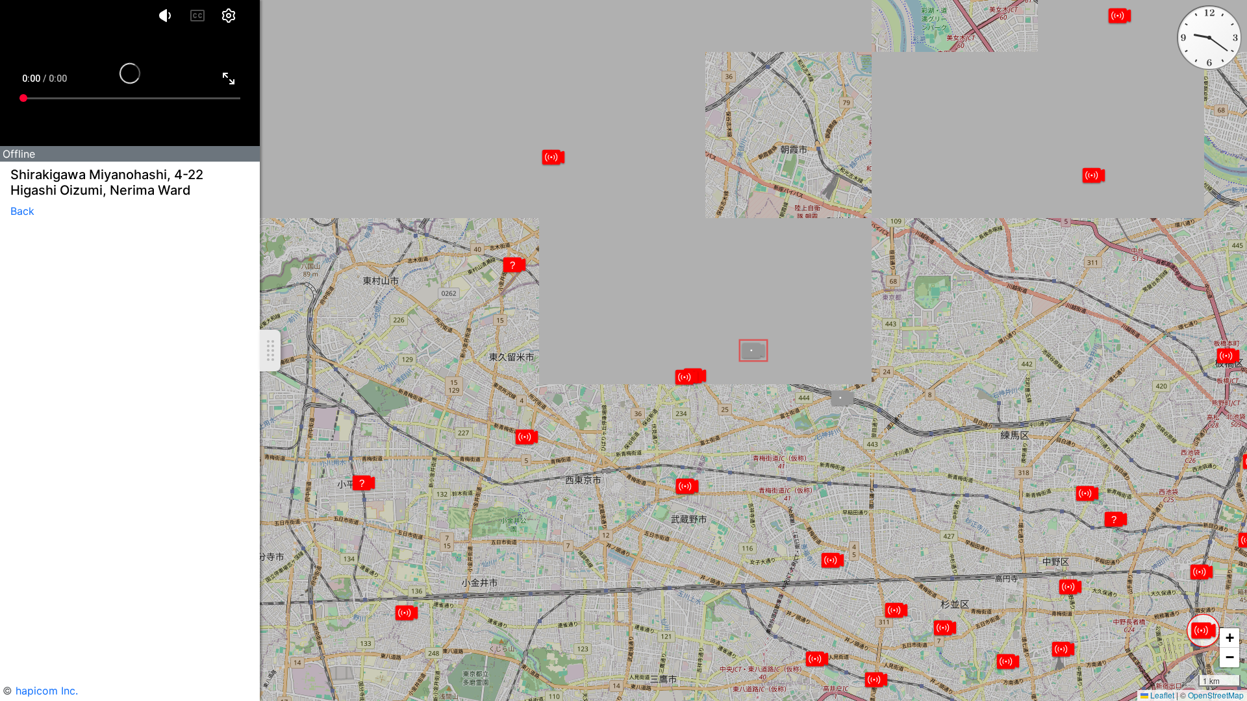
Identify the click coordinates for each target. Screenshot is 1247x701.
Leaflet (1161, 694)
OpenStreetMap (1216, 694)
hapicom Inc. (47, 690)
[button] (1203, 631)
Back (22, 210)
